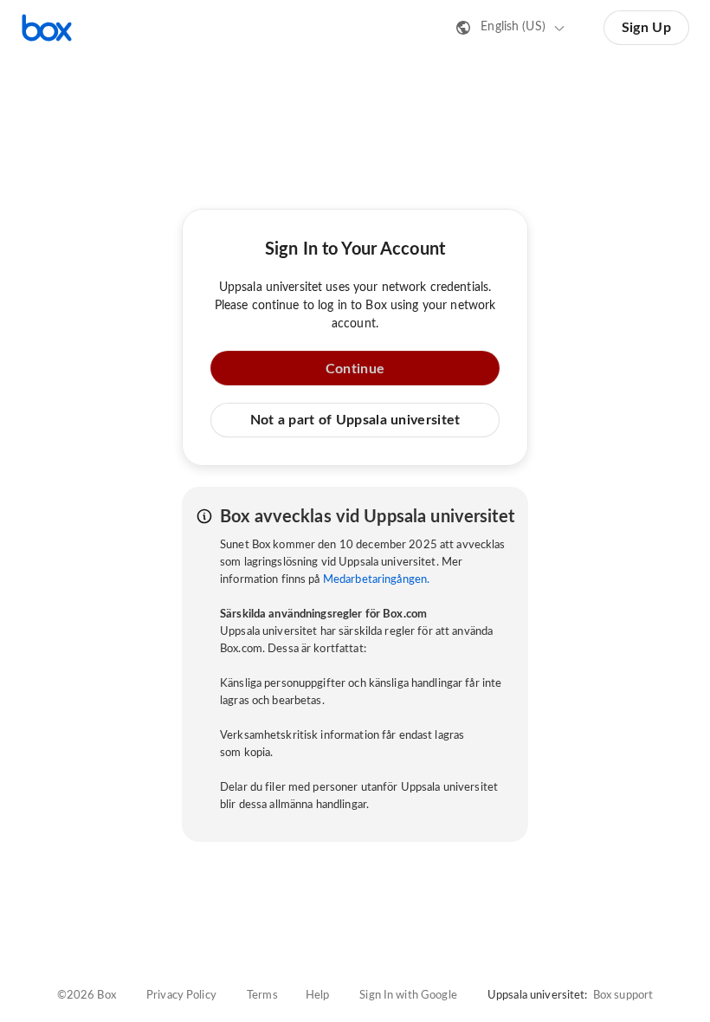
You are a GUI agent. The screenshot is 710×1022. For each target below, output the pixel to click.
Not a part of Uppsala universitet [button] (355, 420)
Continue (355, 369)
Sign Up (646, 28)
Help (318, 995)
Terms (262, 995)
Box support (623, 995)
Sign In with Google (407, 995)
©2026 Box (86, 995)
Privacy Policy (181, 995)
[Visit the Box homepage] (47, 28)
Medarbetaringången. (376, 579)
